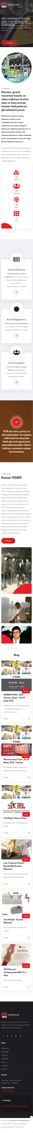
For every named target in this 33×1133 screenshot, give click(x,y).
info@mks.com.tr (6, 1090)
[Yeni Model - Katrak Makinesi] (28, 937)
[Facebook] (7, 1036)
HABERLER (4, 1059)
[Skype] (3, 1036)
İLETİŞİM (4, 1069)
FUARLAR (4, 1066)
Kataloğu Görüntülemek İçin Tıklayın (16, 1106)
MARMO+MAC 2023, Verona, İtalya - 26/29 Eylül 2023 (14, 697)
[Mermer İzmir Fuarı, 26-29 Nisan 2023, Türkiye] (28, 777)
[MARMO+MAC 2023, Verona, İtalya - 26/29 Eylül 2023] (28, 719)
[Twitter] (12, 1036)
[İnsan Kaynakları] (16, 382)
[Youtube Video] (16, 422)
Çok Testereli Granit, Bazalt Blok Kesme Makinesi (14, 866)
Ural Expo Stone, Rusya (15, 818)
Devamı (6, 719)
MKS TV (4, 1062)
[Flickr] (20, 1036)
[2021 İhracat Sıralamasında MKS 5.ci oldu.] (28, 987)
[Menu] (30, 4)
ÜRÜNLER (4, 1055)
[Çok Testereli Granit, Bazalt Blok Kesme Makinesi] (28, 884)
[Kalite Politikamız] (16, 292)
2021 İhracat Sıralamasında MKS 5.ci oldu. (15, 972)
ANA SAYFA (5, 1048)
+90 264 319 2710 (7, 1088)
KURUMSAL (10, 40)
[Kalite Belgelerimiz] (16, 336)
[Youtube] (16, 1036)
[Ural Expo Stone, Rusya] (28, 833)
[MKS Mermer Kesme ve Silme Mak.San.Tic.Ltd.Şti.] (11, 5)
